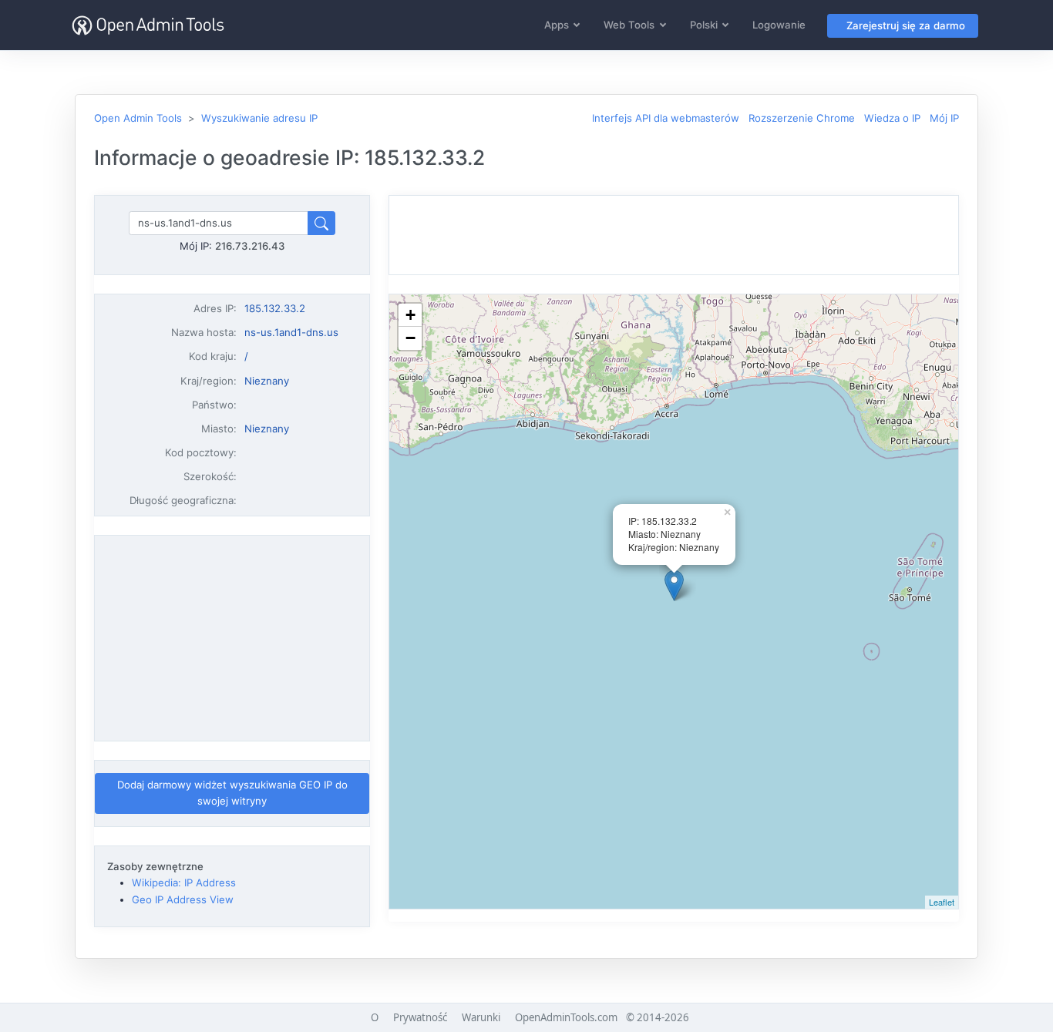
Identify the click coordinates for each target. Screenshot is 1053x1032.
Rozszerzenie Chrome (802, 118)
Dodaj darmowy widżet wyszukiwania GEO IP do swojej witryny (232, 792)
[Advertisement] (232, 638)
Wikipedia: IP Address (184, 882)
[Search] (321, 223)
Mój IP (944, 118)
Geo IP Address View (183, 899)
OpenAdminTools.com (566, 1017)
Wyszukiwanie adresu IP (259, 118)
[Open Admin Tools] (148, 25)
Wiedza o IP (892, 118)
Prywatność (420, 1017)
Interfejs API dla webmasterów (665, 118)
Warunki (481, 1017)
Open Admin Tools (138, 118)
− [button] (410, 338)
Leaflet (941, 902)
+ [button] (410, 314)
